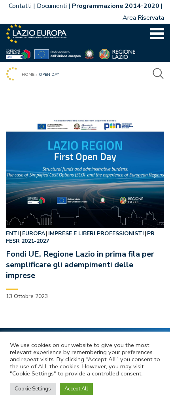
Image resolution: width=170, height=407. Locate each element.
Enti (12, 233)
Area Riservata (143, 17)
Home (28, 74)
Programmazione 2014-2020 (115, 6)
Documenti (52, 6)
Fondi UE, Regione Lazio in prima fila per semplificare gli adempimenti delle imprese (80, 265)
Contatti (20, 6)
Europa (33, 233)
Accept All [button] (76, 388)
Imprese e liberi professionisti (96, 233)
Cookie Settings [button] (33, 388)
